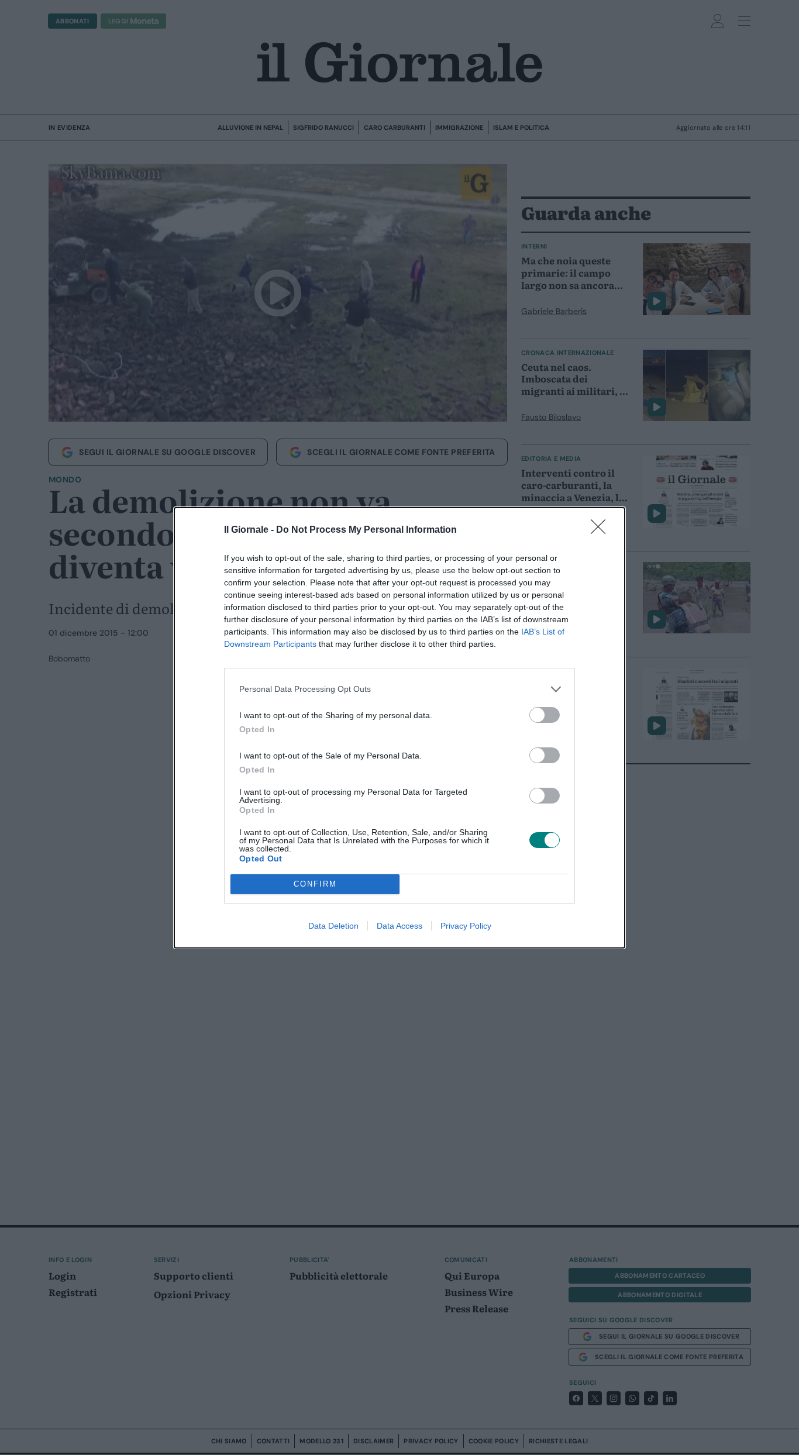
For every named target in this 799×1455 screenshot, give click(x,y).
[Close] (602, 530)
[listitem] (399, 689)
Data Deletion (333, 925)
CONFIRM (315, 884)
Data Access (399, 925)
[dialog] (399, 728)
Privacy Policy (465, 925)
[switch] (544, 715)
